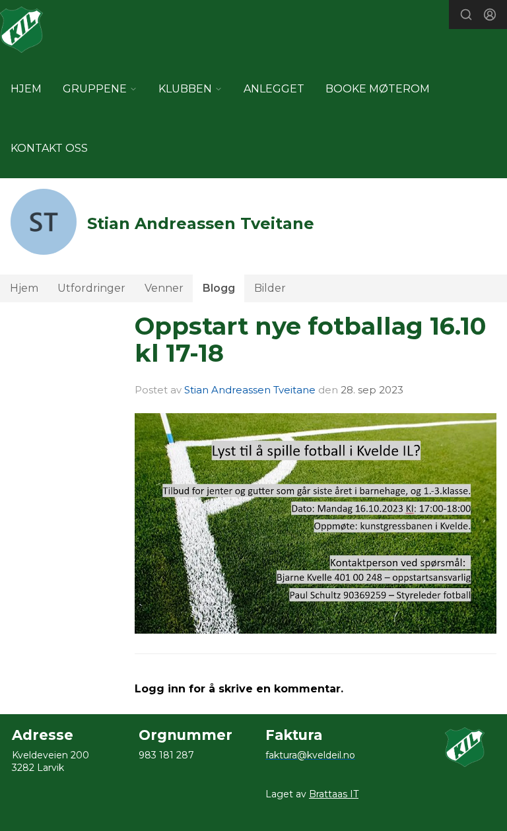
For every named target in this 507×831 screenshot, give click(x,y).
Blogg (219, 288)
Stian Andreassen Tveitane (250, 389)
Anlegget (274, 89)
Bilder (270, 288)
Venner (164, 288)
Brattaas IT (333, 794)
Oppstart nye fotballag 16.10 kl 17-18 (310, 339)
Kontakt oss (49, 148)
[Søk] (466, 14)
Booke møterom (377, 89)
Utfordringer (91, 288)
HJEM (26, 89)
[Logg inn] (490, 14)
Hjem (24, 288)
